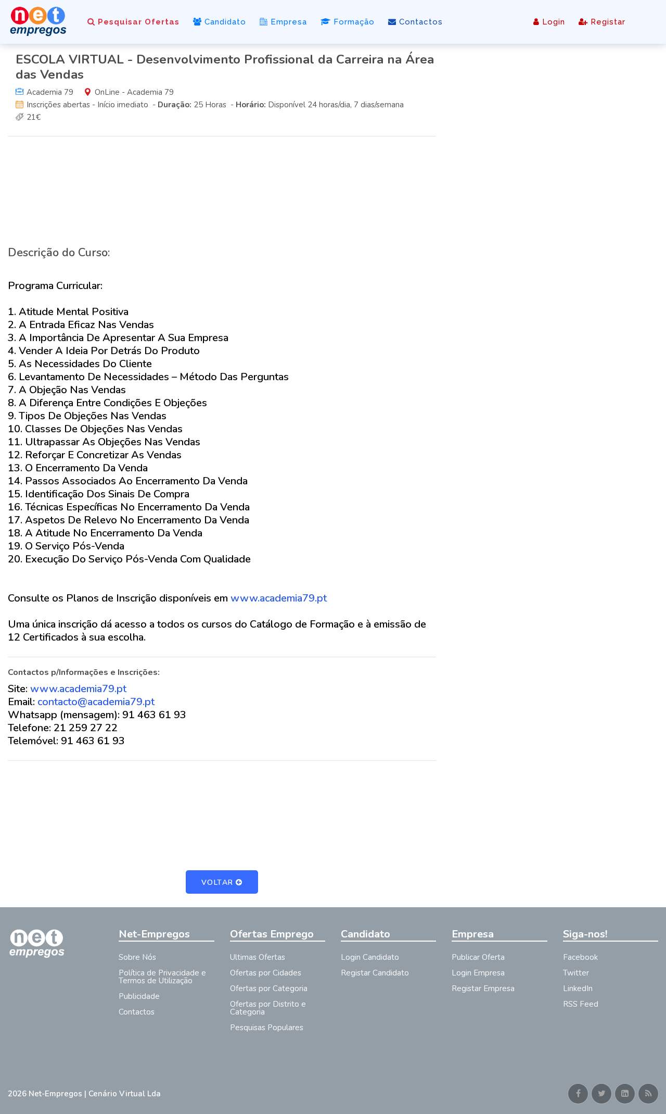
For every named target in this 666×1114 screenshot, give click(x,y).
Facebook (580, 957)
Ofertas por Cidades (265, 973)
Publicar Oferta (478, 957)
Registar (606, 22)
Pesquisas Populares (266, 1027)
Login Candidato (370, 957)
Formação (353, 22)
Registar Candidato (375, 973)
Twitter (576, 973)
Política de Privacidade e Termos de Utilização (162, 977)
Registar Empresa (483, 988)
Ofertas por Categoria (269, 988)
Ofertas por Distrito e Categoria (268, 1008)
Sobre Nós (137, 957)
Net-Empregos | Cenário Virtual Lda (95, 1093)
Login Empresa (478, 973)
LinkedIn (578, 988)
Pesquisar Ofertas (137, 22)
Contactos (419, 22)
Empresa (287, 22)
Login (552, 22)
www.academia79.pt (278, 598)
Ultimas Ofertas (257, 957)
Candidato (224, 22)
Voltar (217, 882)
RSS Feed (580, 1004)
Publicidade (139, 996)
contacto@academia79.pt (96, 702)
